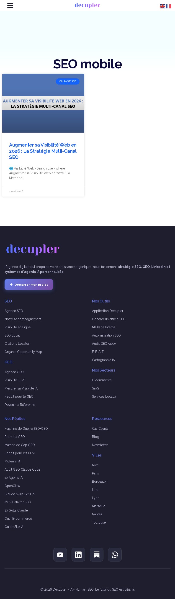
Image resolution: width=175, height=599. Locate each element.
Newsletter (100, 445)
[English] (163, 6)
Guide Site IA (14, 527)
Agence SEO (14, 311)
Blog (95, 437)
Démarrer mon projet (31, 284)
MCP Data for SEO (18, 502)
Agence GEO (14, 372)
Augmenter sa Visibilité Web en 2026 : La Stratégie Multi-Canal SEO (43, 151)
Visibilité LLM (14, 380)
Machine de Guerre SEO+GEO (26, 428)
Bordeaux (99, 481)
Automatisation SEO (106, 335)
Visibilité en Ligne (18, 327)
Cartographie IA (103, 360)
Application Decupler (107, 311)
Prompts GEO (15, 437)
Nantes (97, 514)
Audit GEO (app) (104, 343)
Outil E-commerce (18, 518)
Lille (95, 490)
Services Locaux (104, 396)
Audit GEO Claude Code (22, 469)
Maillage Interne (103, 327)
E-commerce (102, 380)
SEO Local (12, 335)
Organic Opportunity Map (23, 352)
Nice (95, 465)
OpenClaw (12, 486)
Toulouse (99, 522)
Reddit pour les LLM (20, 453)
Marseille (98, 506)
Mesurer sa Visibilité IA (21, 388)
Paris (95, 473)
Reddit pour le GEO (19, 396)
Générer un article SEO (109, 319)
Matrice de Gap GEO (20, 445)
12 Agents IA (14, 477)
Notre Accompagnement (23, 319)
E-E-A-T (98, 352)
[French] (169, 6)
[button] (10, 5)
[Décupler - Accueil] (87, 5)
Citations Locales (17, 343)
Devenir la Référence (20, 405)
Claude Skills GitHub (20, 494)
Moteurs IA (12, 461)
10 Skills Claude (16, 510)
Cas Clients (100, 428)
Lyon (95, 498)
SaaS (95, 388)
